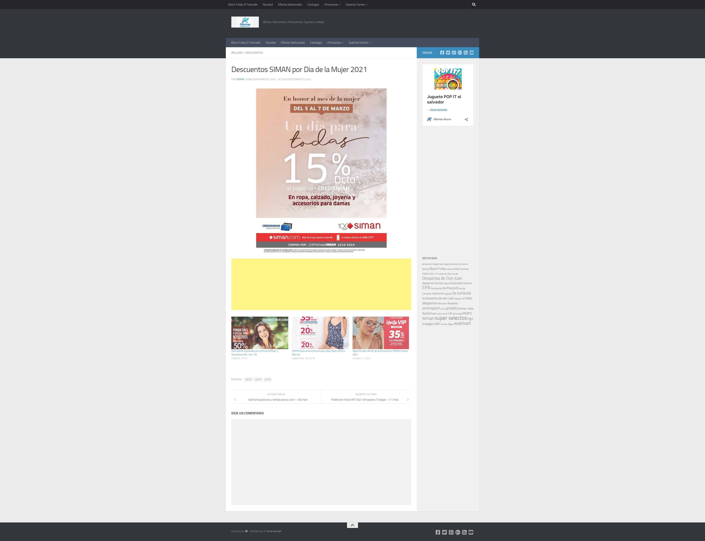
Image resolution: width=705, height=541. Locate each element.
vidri (437, 324)
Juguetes (448, 293)
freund (452, 288)
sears (467, 313)
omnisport (431, 308)
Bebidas (425, 269)
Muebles (453, 303)
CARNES (456, 269)
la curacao (462, 292)
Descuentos (254, 52)
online (443, 308)
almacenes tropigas (430, 264)
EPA (426, 287)
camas (449, 269)
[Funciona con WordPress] (246, 531)
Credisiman (442, 274)
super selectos (451, 318)
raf (450, 313)
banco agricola (445, 264)
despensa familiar (433, 283)
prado (451, 308)
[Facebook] (442, 52)
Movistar (442, 303)
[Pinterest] (454, 52)
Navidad (268, 4)
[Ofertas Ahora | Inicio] (245, 22)
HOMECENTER (438, 293)
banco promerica (460, 264)
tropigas (427, 324)
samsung (457, 313)
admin (240, 79)
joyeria (258, 379)
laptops (457, 298)
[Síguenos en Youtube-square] (471, 52)
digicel (447, 283)
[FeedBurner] (465, 52)
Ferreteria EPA (438, 288)
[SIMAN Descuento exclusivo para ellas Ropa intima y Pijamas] (320, 333)
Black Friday (438, 269)
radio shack (442, 313)
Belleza (237, 52)
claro (425, 273)
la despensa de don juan (438, 298)
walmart (462, 323)
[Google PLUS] (460, 52)
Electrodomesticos (461, 283)
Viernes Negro (446, 324)
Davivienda (453, 274)
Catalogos (313, 4)
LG (463, 298)
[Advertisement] (455, 23)
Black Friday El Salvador (243, 4)
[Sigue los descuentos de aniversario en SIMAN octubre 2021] (380, 333)
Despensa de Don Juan (442, 278)
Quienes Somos (355, 4)
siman (268, 379)
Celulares (464, 269)
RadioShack (429, 313)
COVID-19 (433, 274)
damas (248, 379)
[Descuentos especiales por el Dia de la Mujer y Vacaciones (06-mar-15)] (259, 333)
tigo (470, 318)
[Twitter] (448, 52)
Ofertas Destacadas (290, 4)
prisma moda (465, 308)
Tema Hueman (273, 531)
